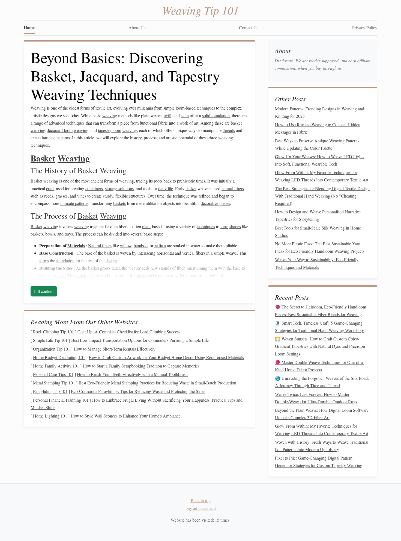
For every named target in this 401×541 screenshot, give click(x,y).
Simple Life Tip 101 (50, 340)
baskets (119, 203)
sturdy (108, 196)
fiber (180, 268)
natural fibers (233, 188)
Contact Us (248, 27)
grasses (61, 196)
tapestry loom (109, 130)
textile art (103, 108)
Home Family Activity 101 (56, 366)
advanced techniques (67, 123)
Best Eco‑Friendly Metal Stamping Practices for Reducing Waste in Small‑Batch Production (157, 383)
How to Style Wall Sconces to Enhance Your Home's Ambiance (126, 416)
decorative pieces (215, 203)
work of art (188, 123)
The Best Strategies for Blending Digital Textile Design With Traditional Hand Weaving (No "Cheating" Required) (322, 196)
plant (146, 226)
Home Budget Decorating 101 (59, 357)
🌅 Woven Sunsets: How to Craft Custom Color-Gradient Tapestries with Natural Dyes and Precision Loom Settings (320, 346)
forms (85, 108)
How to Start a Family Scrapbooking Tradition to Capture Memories (141, 366)
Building (47, 268)
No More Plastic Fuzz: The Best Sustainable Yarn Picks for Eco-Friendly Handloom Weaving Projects (319, 247)
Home (29, 27)
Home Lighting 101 (50, 416)
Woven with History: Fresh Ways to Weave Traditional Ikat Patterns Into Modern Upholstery (321, 445)
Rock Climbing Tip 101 (53, 331)
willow (125, 245)
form (224, 226)
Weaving (38, 108)
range (38, 123)
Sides (68, 268)
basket (236, 123)
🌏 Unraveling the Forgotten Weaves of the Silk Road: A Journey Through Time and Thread (322, 381)
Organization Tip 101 (51, 349)
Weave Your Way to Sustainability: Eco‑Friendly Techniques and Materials (316, 263)
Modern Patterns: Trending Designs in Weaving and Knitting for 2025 (319, 112)
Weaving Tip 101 (200, 9)
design (111, 260)
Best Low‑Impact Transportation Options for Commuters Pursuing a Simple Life (140, 340)
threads (229, 130)
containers (94, 188)
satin (185, 115)
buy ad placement (200, 508)
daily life (165, 188)
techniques (206, 108)
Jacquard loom (60, 130)
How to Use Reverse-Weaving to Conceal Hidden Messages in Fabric (317, 128)
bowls (50, 234)
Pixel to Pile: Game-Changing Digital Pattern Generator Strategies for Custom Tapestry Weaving (318, 461)
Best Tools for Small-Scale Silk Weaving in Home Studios (318, 231)
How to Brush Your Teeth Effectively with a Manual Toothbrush (132, 374)
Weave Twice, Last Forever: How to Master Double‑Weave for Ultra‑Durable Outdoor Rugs (316, 397)
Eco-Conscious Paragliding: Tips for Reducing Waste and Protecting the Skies (138, 391)
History (55, 170)
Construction (61, 253)
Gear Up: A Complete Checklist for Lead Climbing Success (128, 331)
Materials (76, 245)
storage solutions (119, 188)
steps (157, 234)
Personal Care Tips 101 (53, 374)
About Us (136, 27)
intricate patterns (56, 137)
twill (167, 115)
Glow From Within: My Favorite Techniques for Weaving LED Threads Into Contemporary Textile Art (321, 176)
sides (61, 275)
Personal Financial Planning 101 (61, 400)
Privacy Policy (364, 27)
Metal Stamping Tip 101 (54, 383)
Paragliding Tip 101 (50, 391)
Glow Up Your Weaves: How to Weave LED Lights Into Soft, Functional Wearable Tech (319, 160)
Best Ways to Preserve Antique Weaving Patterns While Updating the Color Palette (317, 144)
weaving (109, 115)
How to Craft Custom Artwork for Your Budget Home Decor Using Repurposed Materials (166, 357)
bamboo (141, 245)
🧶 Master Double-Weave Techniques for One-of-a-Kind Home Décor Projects (319, 365)
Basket (43, 158)
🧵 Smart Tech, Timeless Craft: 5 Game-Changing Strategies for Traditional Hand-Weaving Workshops (319, 326)
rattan (160, 245)
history (136, 137)
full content (43, 291)
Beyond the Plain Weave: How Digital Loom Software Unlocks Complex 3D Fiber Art (322, 413)
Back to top (201, 500)
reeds (48, 196)
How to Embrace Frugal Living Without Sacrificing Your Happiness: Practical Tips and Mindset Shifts (137, 403)
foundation (65, 260)
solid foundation (216, 115)
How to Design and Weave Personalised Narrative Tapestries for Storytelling (318, 215)
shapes (235, 226)
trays (69, 234)
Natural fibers (100, 245)
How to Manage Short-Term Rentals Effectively (114, 349)
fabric (163, 123)
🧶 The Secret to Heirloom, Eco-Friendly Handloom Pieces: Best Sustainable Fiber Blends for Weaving (320, 310)
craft (50, 188)
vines (81, 196)
